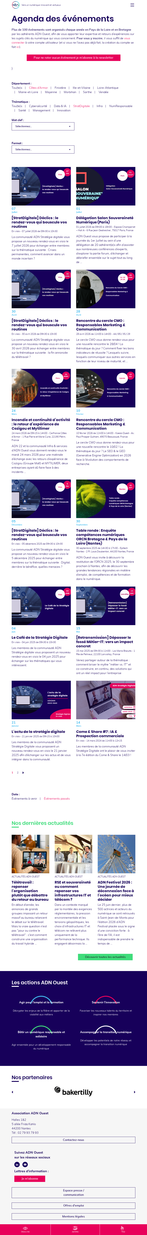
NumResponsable (120, 106)
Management (41, 110)
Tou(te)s (17, 87)
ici (17, 47)
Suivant (24, 772)
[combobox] (43, 126)
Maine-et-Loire (28, 92)
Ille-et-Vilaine (81, 87)
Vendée (103, 92)
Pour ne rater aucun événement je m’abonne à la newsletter (73, 57)
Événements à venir (24, 798)
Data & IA (60, 106)
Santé (22, 110)
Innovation (63, 110)
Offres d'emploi (73, 1205)
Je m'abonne (30, 1178)
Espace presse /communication (73, 1192)
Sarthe (87, 92)
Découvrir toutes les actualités (105, 957)
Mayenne (51, 92)
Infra (100, 106)
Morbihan (70, 92)
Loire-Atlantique (107, 87)
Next (134, 1092)
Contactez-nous (73, 1140)
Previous (12, 1092)
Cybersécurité (38, 106)
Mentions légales (73, 1216)
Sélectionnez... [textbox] (23, 126)
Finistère (60, 87)
